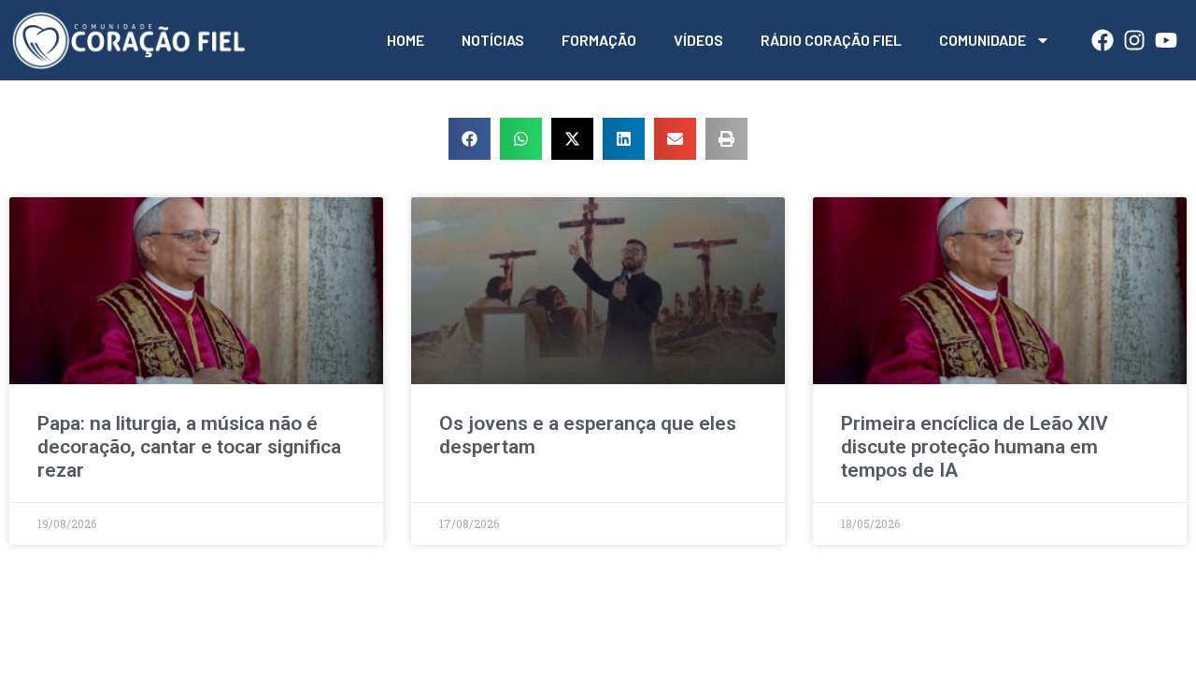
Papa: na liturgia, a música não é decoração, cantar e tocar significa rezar (189, 446)
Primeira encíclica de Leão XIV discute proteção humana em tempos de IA (974, 446)
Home (405, 40)
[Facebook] (1102, 40)
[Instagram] (1134, 40)
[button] (469, 139)
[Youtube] (1166, 40)
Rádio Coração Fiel (831, 40)
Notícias (493, 40)
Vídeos (698, 40)
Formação (599, 40)
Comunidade (982, 40)
